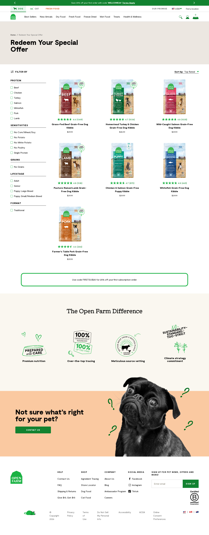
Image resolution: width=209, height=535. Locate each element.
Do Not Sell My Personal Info (103, 515)
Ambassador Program (115, 491)
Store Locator (88, 485)
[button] (180, 18)
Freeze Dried (90, 16)
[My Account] (187, 18)
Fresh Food (53, 9)
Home (13, 35)
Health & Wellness (132, 16)
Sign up (190, 484)
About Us (109, 478)
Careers (108, 497)
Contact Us (63, 478)
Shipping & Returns (66, 491)
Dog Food (86, 491)
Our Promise (159, 9)
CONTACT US (33, 430)
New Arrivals (46, 16)
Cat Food (86, 497)
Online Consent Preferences (159, 515)
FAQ (59, 485)
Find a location (192, 9)
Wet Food (105, 16)
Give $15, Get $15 (66, 497)
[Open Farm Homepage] (13, 16)
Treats (116, 16)
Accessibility (125, 512)
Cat (37, 9)
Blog (106, 485)
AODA (142, 512)
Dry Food (60, 16)
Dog (20, 9)
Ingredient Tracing (90, 478)
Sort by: (178, 71)
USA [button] (177, 8)
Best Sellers (30, 16)
